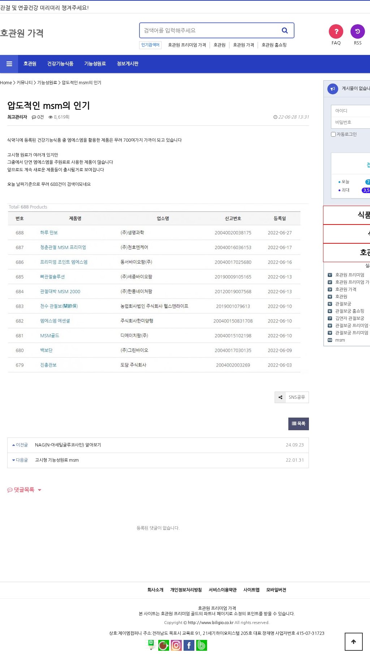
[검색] (285, 30)
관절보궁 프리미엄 (351, 333)
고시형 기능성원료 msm (57, 460)
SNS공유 (296, 397)
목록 (300, 424)
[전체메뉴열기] (9, 64)
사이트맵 (251, 590)
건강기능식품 (60, 63)
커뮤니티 (25, 83)
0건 (40, 117)
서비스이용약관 (223, 590)
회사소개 (155, 590)
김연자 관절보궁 (349, 318)
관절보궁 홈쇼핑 (349, 311)
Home (6, 83)
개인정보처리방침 (186, 590)
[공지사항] (332, 89)
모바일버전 (276, 590)
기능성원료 (95, 63)
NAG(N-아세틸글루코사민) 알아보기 (68, 445)
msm (340, 340)
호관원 (219, 45)
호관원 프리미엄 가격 (187, 45)
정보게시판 (127, 63)
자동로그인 (347, 134)
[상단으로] (354, 642)
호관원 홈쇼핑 (274, 45)
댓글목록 (23, 489)
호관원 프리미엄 (349, 275)
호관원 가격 (243, 45)
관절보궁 (343, 304)
